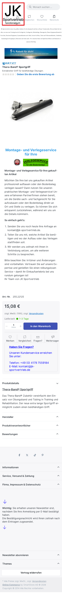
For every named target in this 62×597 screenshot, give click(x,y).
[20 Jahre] (31, 53)
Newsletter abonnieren (15, 555)
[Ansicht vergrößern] (31, 107)
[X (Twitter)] (27, 455)
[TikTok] (35, 455)
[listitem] (31, 107)
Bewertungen (10, 434)
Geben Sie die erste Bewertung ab (35, 74)
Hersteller (7, 416)
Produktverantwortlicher (16, 425)
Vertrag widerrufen (31, 572)
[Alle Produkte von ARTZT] (9, 63)
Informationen (10, 467)
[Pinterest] (42, 455)
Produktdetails (10, 383)
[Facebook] (19, 455)
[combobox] (43, 7)
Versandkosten (36, 313)
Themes (7, 563)
